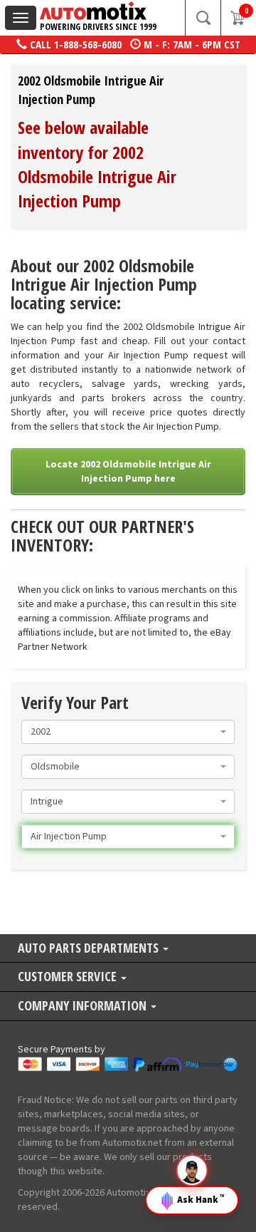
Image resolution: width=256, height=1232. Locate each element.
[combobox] (128, 732)
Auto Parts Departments (89, 948)
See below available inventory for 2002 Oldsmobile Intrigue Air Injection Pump (97, 163)
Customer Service (68, 977)
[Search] (202, 18)
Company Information (83, 1006)
